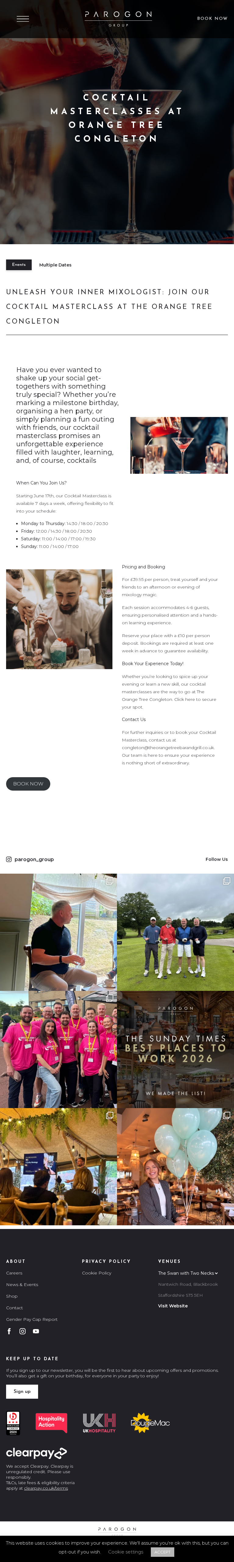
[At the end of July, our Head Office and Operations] (58, 932)
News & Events (22, 1284)
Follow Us (217, 859)
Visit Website (173, 1306)
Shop (12, 1296)
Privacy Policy (106, 1261)
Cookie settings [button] (125, 1552)
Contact (14, 1307)
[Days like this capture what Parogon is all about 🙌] (58, 1166)
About (16, 1261)
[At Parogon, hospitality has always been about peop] (58, 1049)
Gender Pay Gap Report (32, 1319)
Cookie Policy (96, 1273)
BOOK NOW (28, 784)
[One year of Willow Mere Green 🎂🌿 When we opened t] (175, 1166)
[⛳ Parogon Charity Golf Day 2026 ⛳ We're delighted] (175, 932)
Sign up (22, 1391)
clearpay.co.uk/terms (46, 1488)
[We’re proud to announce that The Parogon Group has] (175, 1049)
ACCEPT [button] (162, 1551)
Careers (14, 1273)
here (190, 699)
